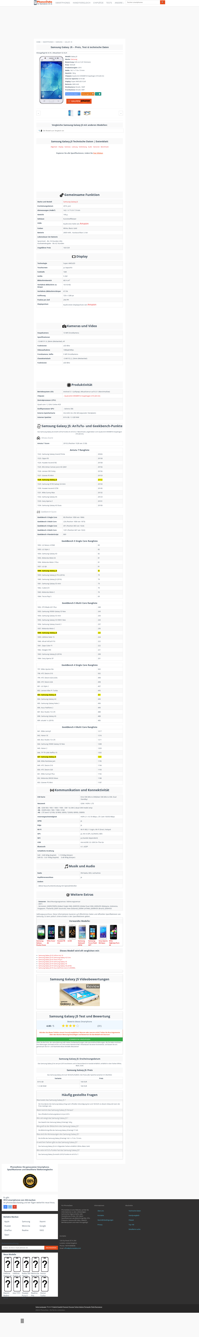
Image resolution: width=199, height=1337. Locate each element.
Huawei (7, 1226)
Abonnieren (51, 1248)
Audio (90, 147)
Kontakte (101, 1215)
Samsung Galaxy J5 (70, 202)
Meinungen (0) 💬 (88, 94)
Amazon (84, 223)
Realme (25, 1230)
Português (87, 1307)
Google (43, 1226)
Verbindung (83, 147)
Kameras (68, 147)
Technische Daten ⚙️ (73, 94)
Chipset (131, 1220)
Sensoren (96, 147)
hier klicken (98, 153)
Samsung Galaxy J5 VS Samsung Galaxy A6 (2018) (55, 966)
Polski (93, 1307)
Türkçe (76, 1307)
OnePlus (8, 1230)
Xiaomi (42, 1221)
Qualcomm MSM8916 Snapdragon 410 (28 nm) (82, 396)
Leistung (75, 147)
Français (65, 1307)
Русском (71, 1307)
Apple (6, 1221)
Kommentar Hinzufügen (79, 1039)
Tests (109, 3)
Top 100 (131, 1225)
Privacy (100, 1225)
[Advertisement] (99, 22)
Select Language (41, 1307)
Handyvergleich (82, 3)
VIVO (42, 1230)
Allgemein (54, 147)
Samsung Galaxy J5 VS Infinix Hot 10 (50, 955)
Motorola (26, 1226)
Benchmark (105, 147)
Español (60, 1307)
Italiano (81, 1307)
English (55, 1307)
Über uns (101, 1211)
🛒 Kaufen (74, 101)
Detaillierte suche (134, 1229)
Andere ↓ (119, 3)
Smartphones (63, 3)
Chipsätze (98, 3)
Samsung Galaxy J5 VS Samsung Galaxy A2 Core (54, 957)
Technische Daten (135, 1211)
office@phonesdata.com (72, 1248)
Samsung (74, 59)
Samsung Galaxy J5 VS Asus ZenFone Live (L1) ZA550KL (56, 968)
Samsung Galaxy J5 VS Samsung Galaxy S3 (52, 964)
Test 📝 (98, 94)
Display (61, 147)
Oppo (6, 1234)
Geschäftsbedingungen (105, 1220)
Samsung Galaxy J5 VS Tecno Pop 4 (50, 960)
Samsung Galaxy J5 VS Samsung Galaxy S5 (52, 962)
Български (98, 1307)
